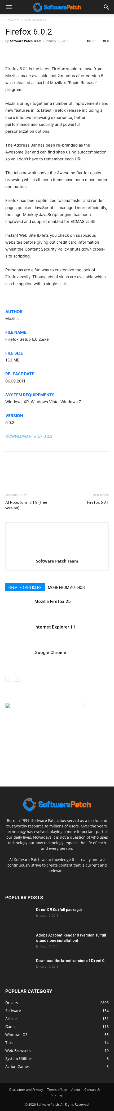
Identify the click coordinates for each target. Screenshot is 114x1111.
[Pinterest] (35, 53)
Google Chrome (50, 652)
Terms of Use (57, 1089)
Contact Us (92, 1089)
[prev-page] (8, 678)
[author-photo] (57, 553)
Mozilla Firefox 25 (52, 601)
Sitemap (57, 1095)
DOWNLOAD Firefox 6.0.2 (28, 436)
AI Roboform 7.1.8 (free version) (26, 505)
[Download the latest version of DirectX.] (18, 967)
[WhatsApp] (47, 53)
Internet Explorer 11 (55, 627)
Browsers (12, 20)
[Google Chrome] (18, 659)
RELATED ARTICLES (25, 587)
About (75, 1089)
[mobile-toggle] (9, 7)
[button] (106, 7)
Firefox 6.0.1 (98, 502)
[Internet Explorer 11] (18, 633)
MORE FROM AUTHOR (66, 587)
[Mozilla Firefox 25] (18, 607)
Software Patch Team (26, 41)
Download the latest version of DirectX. (70, 961)
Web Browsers (35, 20)
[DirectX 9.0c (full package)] (18, 916)
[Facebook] (10, 53)
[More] (59, 53)
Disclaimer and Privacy (26, 1089)
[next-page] (17, 678)
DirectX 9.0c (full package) (59, 910)
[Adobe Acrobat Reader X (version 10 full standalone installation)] (18, 942)
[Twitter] (22, 53)
